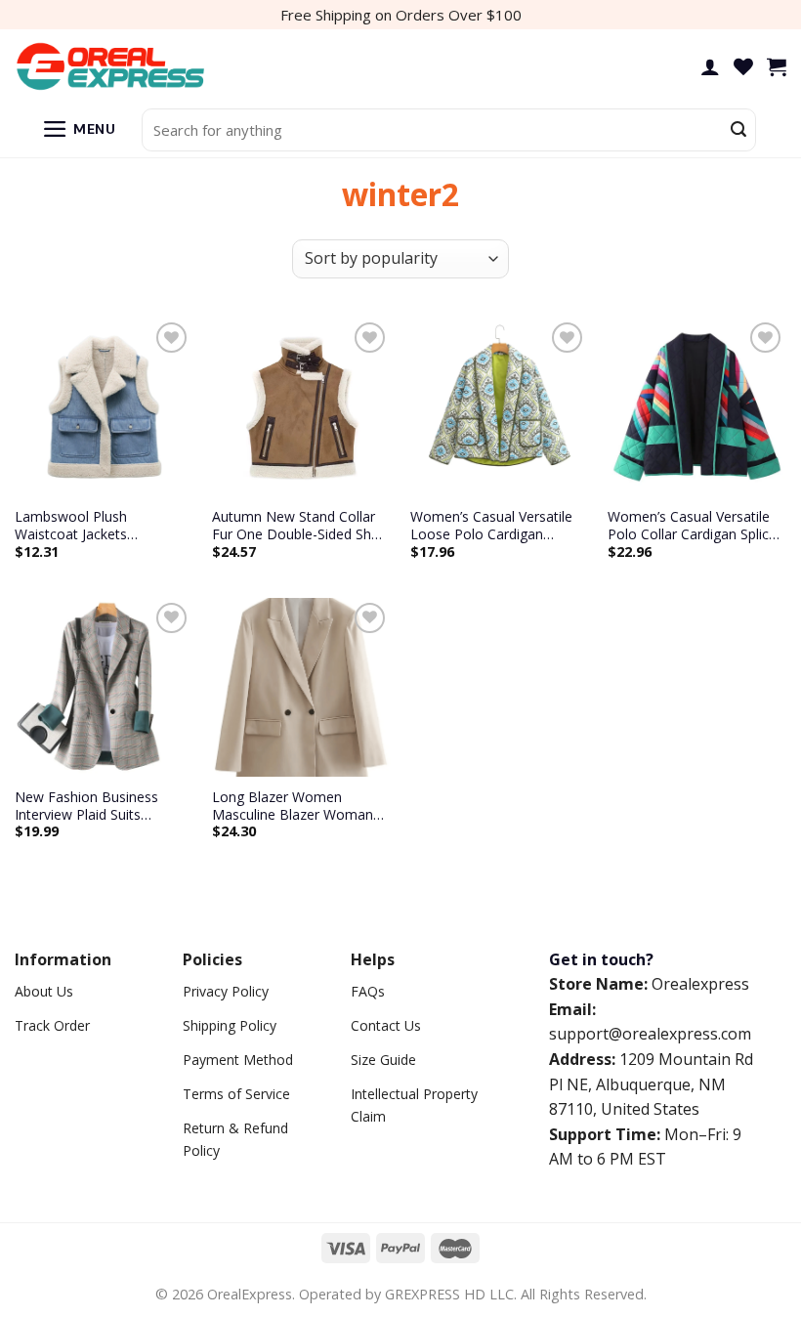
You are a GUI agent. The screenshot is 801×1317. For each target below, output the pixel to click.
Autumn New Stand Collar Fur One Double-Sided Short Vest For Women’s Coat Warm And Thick (301, 525)
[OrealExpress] (112, 67)
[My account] (710, 66)
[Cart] (776, 66)
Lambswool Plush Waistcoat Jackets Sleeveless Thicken (74, 525)
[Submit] (738, 129)
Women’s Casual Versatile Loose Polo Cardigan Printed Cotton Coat (491, 525)
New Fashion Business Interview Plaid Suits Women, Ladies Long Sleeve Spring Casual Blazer (102, 806)
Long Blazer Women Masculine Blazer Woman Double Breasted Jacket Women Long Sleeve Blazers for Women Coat (292, 806)
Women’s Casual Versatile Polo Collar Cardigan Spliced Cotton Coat (696, 525)
